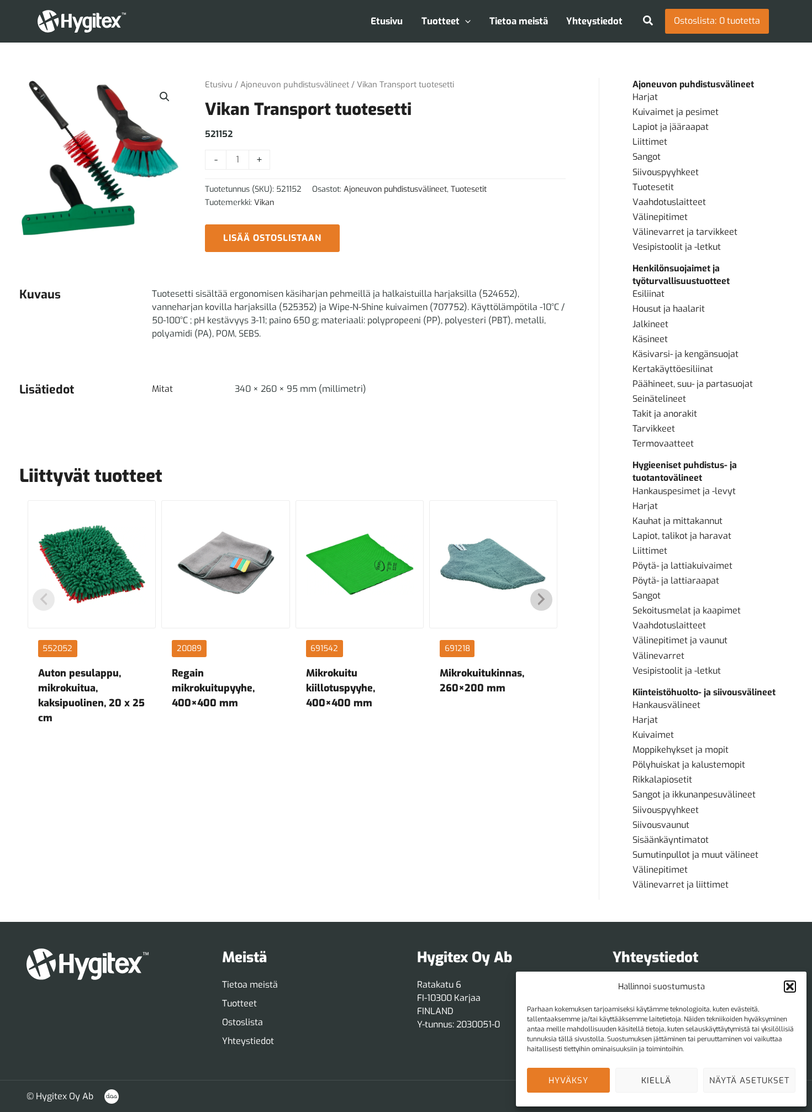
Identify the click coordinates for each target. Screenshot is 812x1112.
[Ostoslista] (242, 1022)
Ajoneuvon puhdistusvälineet (294, 84)
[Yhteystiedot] (248, 1041)
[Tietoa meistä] (250, 985)
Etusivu (219, 84)
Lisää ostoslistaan (272, 238)
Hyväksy (568, 1080)
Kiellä (656, 1080)
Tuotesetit (469, 189)
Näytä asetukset (749, 1080)
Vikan (264, 202)
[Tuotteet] (239, 1003)
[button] (789, 986)
